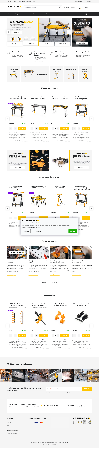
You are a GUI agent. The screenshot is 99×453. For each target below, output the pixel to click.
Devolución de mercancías (25, 1)
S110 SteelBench (62, 43)
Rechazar (38, 231)
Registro (89, 1)
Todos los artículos (49, 282)
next (91, 119)
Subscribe (87, 388)
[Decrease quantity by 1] (10, 128)
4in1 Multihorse (46, 43)
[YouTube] (84, 406)
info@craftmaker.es (70, 7)
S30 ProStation (15, 43)
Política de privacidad (12, 433)
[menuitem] (13, 14)
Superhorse (30, 43)
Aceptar (72, 231)
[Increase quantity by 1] (15, 128)
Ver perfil (85, 364)
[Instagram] (80, 406)
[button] (8, 32)
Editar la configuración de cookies (62, 442)
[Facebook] (77, 406)
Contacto (9, 1)
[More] (88, 14)
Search (60, 7)
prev (7, 119)
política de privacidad (79, 392)
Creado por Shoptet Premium (50, 444)
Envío (15, 1)
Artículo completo (11, 275)
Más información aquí (65, 226)
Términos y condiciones (12, 430)
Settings (26, 231)
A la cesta (22, 128)
